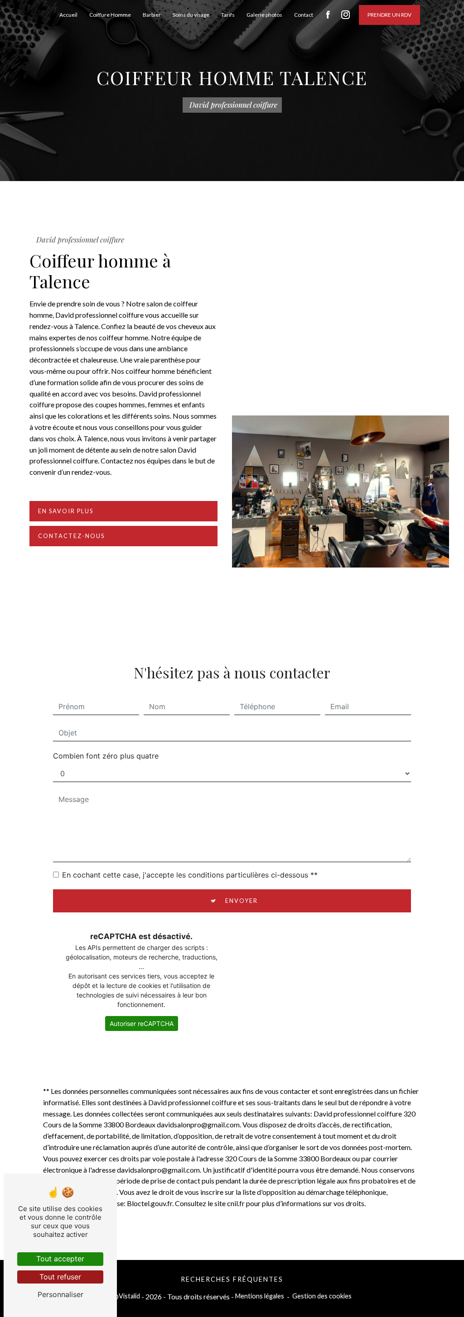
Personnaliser (60, 1294)
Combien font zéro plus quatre (106, 755)
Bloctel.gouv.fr (149, 1203)
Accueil (68, 14)
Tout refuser (60, 1276)
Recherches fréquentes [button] (232, 1279)
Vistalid (129, 1296)
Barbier (152, 14)
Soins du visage (191, 14)
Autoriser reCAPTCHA (142, 1023)
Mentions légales (259, 1296)
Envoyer (241, 900)
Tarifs (228, 14)
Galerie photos (264, 14)
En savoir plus (65, 511)
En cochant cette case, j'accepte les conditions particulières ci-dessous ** (190, 874)
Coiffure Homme (110, 14)
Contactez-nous (71, 535)
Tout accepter (60, 1258)
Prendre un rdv (389, 14)
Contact (303, 14)
